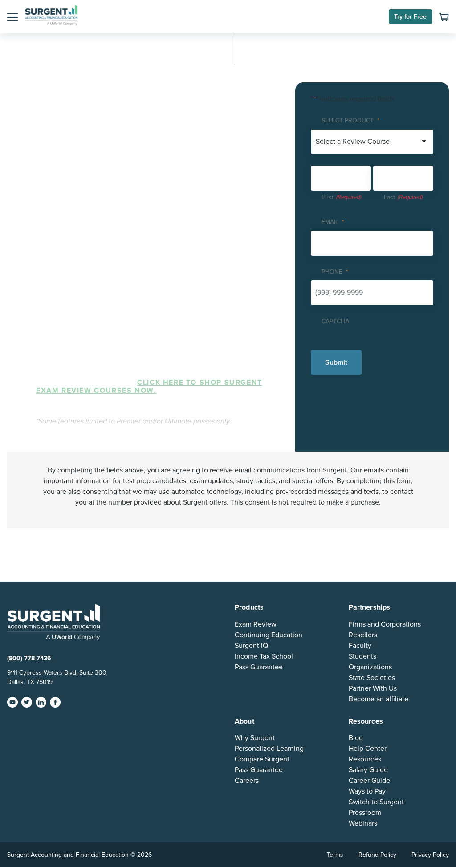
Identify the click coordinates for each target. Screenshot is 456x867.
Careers (247, 780)
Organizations (370, 667)
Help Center (368, 748)
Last (389, 197)
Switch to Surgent (376, 802)
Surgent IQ (251, 645)
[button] (12, 17)
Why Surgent (255, 737)
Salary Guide (368, 769)
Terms (335, 855)
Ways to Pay (367, 791)
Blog (356, 737)
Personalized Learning (269, 748)
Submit (336, 362)
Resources (365, 759)
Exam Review (256, 624)
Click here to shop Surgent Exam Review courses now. (149, 386)
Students (362, 656)
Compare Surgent (262, 759)
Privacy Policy (430, 855)
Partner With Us (373, 688)
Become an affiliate (378, 699)
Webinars (363, 823)
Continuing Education (268, 635)
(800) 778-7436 (29, 658)
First (328, 197)
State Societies (372, 677)
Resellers (363, 635)
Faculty (360, 645)
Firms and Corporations (385, 624)
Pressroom (365, 812)
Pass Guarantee (259, 667)
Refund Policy (377, 855)
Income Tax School (264, 656)
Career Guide (369, 780)
